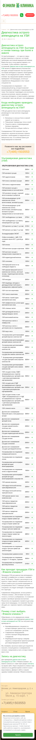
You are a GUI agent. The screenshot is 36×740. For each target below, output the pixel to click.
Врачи (27, 711)
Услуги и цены (4, 712)
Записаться (30, 15)
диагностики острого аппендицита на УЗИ (17, 620)
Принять (18, 735)
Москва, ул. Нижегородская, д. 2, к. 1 (17, 689)
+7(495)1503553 (9, 15)
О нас (15, 711)
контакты (31, 664)
